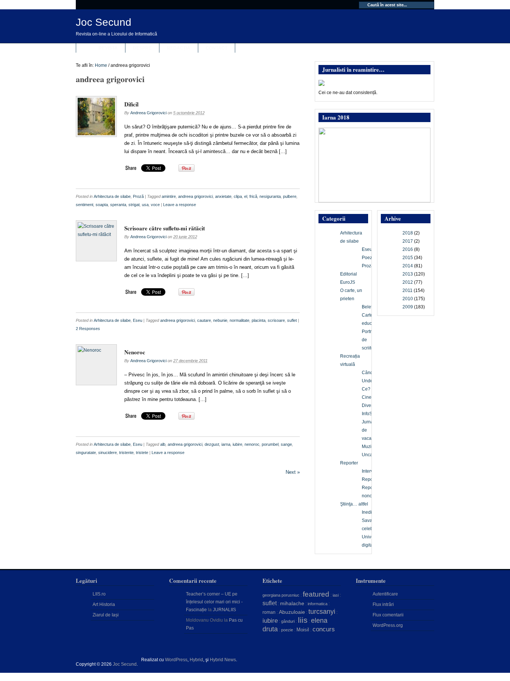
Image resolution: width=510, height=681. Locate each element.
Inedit (367, 512)
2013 (407, 274)
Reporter (349, 463)
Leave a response (179, 204)
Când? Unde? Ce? (369, 381)
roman (269, 612)
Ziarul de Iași (106, 615)
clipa (238, 196)
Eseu (137, 320)
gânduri (288, 621)
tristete (142, 452)
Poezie (369, 257)
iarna (225, 444)
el (245, 196)
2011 (407, 290)
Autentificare (385, 594)
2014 (407, 265)
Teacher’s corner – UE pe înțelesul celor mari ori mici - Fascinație (214, 601)
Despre (142, 48)
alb (162, 444)
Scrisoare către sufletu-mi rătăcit (164, 228)
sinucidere (107, 452)
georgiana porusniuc (280, 595)
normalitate (239, 320)
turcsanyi (321, 611)
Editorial (348, 274)
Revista (108, 48)
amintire (169, 196)
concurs (323, 629)
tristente (126, 452)
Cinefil (368, 397)
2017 (407, 241)
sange (286, 444)
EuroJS (347, 282)
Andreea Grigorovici (148, 113)
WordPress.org (388, 625)
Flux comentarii (388, 615)
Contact (216, 48)
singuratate (86, 452)
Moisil (302, 629)
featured (316, 594)
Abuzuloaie (292, 612)
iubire (237, 444)
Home (101, 65)
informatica (317, 603)
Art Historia (104, 604)
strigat (134, 204)
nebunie (220, 320)
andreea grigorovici (195, 196)
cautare (204, 320)
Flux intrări (383, 604)
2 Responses (88, 328)
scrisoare (276, 320)
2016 (407, 249)
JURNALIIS (224, 609)
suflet (292, 320)
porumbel (270, 444)
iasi (336, 595)
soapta (102, 204)
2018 (407, 233)
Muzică (369, 446)
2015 (407, 257)
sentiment (84, 204)
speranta (118, 204)
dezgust (212, 444)
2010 (407, 298)
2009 (407, 307)
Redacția (178, 48)
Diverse (369, 405)
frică (253, 196)
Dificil (131, 104)
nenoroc (252, 444)
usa (145, 204)
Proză (138, 196)
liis (303, 620)
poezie (287, 630)
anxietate (223, 196)
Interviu (369, 471)
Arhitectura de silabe (112, 196)
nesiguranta (270, 196)
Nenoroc (134, 352)
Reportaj (370, 479)
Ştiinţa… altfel (354, 504)
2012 (407, 282)
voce (155, 204)
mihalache (292, 603)
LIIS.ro (99, 594)
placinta (258, 320)
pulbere (289, 196)
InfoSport (371, 413)
